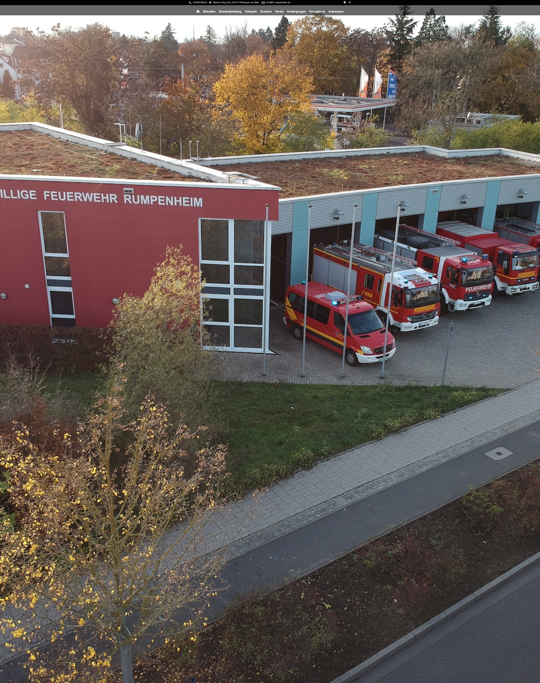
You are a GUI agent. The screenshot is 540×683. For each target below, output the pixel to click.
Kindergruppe (296, 11)
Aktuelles (209, 11)
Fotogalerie (317, 11)
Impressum (336, 11)
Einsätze (266, 11)
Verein (279, 11)
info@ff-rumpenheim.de (278, 2)
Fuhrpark (251, 11)
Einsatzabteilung (230, 11)
